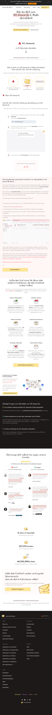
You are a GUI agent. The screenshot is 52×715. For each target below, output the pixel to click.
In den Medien (7, 636)
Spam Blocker (31, 633)
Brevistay (18, 258)
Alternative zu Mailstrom (9, 661)
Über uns (5, 624)
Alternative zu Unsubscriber (10, 650)
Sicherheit (18, 694)
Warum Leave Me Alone (9, 627)
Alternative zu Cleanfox (9, 653)
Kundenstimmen (7, 675)
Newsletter (6, 687)
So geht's (5, 630)
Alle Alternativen (7, 664)
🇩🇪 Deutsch (45, 616)
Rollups (7, 290)
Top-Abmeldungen (8, 678)
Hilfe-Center (30, 650)
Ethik (35, 694)
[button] (19, 7)
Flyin (24, 257)
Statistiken (6, 672)
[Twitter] (22, 700)
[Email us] (27, 700)
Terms (31, 694)
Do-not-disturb (31, 636)
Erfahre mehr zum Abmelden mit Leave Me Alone (17, 262)
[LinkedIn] (29, 700)
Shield (13, 290)
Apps (28, 658)
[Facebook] (24, 700)
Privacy (25, 694)
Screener (29, 630)
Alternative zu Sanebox (9, 658)
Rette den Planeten (8, 639)
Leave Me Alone (7, 7)
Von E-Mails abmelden (33, 655)
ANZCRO (11, 258)
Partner (5, 633)
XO (7, 258)
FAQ (28, 647)
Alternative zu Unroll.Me (9, 647)
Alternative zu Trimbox (9, 655)
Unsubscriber (30, 624)
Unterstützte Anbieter (33, 653)
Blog (4, 681)
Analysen (5, 684)
